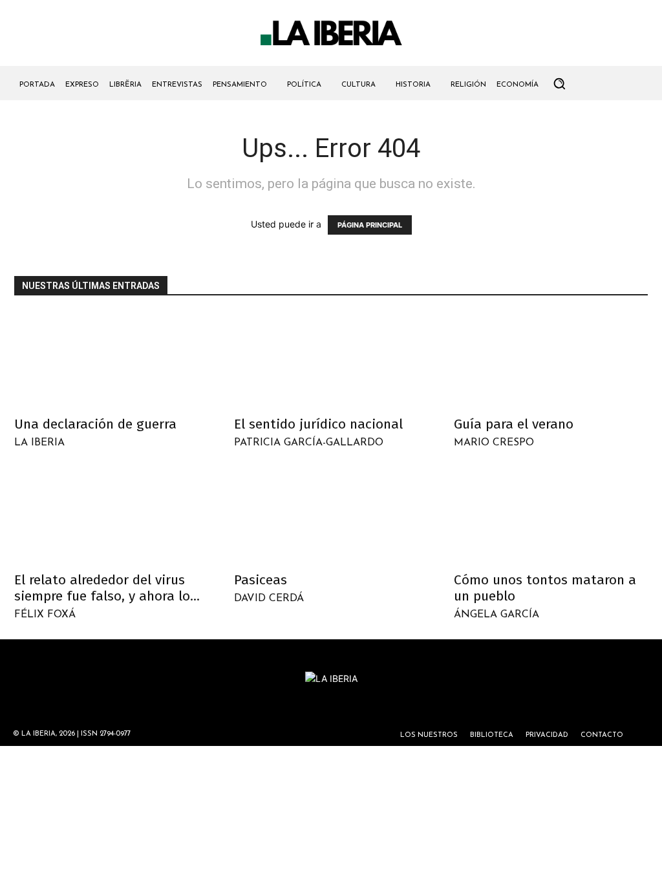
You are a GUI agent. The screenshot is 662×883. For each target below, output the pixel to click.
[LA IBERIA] (331, 33)
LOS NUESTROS (429, 735)
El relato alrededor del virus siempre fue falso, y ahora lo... (107, 587)
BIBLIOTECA (491, 735)
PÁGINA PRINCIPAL (369, 224)
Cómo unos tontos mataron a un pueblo (545, 587)
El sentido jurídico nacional (318, 424)
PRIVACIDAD (547, 735)
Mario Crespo (494, 443)
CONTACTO (602, 735)
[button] (559, 83)
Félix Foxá (45, 615)
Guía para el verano (513, 424)
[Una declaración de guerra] (111, 360)
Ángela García (496, 615)
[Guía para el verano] (551, 360)
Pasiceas (260, 579)
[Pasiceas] (331, 515)
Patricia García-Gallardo (308, 443)
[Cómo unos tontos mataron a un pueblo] (551, 515)
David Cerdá (269, 598)
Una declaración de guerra (95, 424)
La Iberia (39, 443)
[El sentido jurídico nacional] (331, 360)
